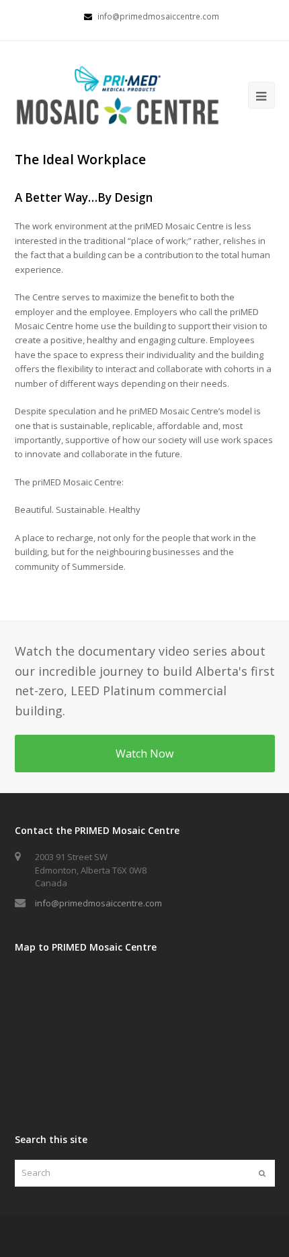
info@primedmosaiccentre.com (98, 903)
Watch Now (144, 753)
